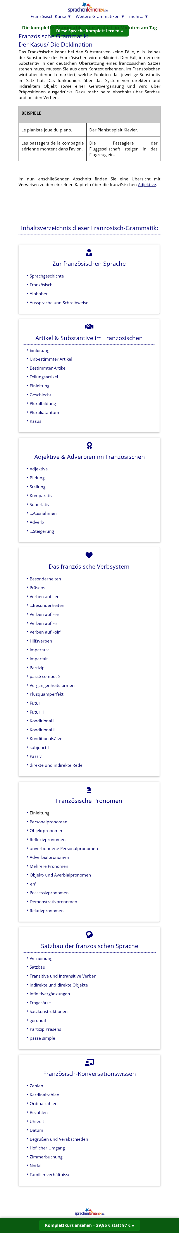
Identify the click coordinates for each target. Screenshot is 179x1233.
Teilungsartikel (44, 376)
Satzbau (37, 967)
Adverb (37, 522)
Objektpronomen (47, 830)
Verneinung (41, 958)
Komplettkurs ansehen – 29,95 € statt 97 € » (89, 1225)
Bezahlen (39, 1112)
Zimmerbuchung (46, 1157)
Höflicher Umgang (47, 1148)
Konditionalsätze (46, 738)
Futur (35, 703)
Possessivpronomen (49, 892)
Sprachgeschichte (47, 276)
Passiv (36, 756)
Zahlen (36, 1085)
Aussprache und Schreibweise (59, 302)
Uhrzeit (37, 1121)
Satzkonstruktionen (49, 1011)
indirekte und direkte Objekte (59, 985)
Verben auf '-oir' (45, 632)
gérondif (38, 1020)
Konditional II (42, 729)
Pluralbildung (43, 403)
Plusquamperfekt (47, 694)
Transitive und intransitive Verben (63, 976)
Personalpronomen (48, 821)
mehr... (136, 16)
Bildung (37, 477)
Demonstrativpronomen (53, 901)
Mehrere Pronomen (49, 866)
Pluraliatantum (44, 412)
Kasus (35, 421)
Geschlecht (40, 394)
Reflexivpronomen (48, 839)
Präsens (37, 587)
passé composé (45, 676)
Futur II (37, 712)
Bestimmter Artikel (48, 368)
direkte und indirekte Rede (56, 765)
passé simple (42, 1038)
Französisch (41, 284)
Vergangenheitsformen (52, 685)
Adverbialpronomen (49, 857)
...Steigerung (42, 531)
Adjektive (147, 184)
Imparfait (39, 658)
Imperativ (39, 649)
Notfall (36, 1165)
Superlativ (40, 504)
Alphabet (39, 293)
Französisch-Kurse (48, 16)
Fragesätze (40, 1002)
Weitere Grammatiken (98, 16)
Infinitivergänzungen (50, 993)
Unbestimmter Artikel (51, 359)
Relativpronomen (47, 910)
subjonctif (39, 747)
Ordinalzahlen (44, 1103)
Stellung (37, 486)
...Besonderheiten (47, 605)
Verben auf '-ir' (44, 623)
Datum (36, 1130)
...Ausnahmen (43, 513)
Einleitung (39, 350)
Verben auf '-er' (45, 596)
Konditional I (42, 720)
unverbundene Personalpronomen (64, 848)
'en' (33, 884)
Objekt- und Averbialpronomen (60, 875)
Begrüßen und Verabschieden (59, 1139)
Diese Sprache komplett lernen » (89, 30)
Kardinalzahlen (44, 1094)
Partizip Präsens (45, 1029)
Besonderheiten (45, 579)
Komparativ (41, 495)
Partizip (37, 667)
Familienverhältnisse (50, 1174)
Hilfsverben (41, 641)
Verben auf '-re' (45, 614)
